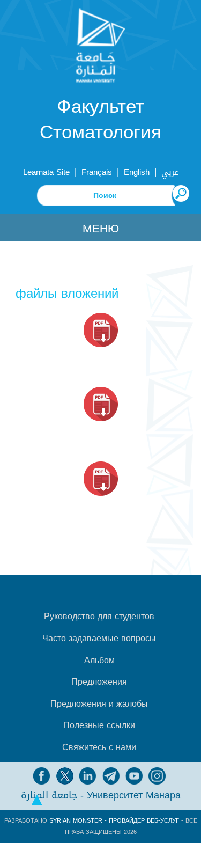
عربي (169, 172)
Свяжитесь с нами (99, 747)
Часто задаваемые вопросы (99, 639)
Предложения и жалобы (99, 704)
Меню (101, 228)
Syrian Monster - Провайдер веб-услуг (114, 820)
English (137, 172)
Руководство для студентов (99, 617)
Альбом (99, 661)
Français (96, 172)
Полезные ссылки (99, 725)
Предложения (99, 682)
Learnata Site (46, 172)
